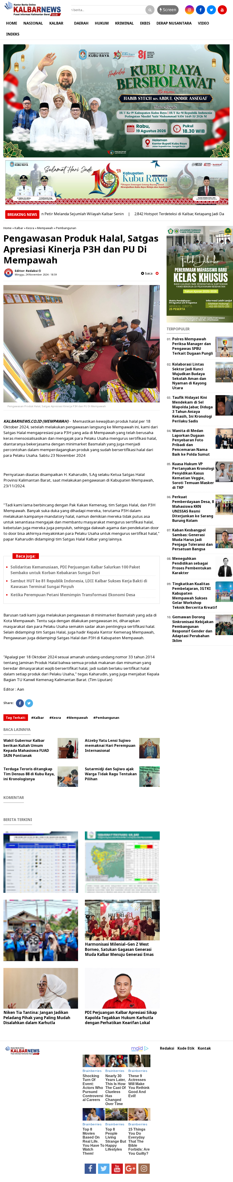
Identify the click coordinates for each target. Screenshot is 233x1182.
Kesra (30, 228)
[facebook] (200, 9)
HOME (11, 23)
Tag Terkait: (16, 717)
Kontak (204, 1048)
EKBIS (145, 23)
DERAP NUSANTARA (174, 23)
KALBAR (56, 23)
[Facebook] (20, 703)
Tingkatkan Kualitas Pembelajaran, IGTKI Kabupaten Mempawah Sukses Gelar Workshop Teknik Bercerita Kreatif (194, 595)
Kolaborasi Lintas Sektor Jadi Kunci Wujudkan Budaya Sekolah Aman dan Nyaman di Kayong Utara (189, 376)
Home (7, 228)
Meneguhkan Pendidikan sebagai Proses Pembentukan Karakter (191, 565)
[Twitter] (29, 703)
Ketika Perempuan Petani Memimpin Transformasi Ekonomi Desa (72, 594)
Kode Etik (186, 1048)
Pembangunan (66, 228)
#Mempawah (77, 717)
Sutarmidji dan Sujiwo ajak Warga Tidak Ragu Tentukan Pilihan (111, 773)
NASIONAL (33, 23)
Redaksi (167, 1048)
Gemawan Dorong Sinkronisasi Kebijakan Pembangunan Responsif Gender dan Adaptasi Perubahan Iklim (192, 628)
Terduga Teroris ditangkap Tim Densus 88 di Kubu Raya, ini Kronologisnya (29, 773)
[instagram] (189, 9)
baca (148, 273)
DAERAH (81, 23)
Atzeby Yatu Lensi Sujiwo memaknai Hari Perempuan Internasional (110, 745)
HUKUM (102, 23)
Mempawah (45, 228)
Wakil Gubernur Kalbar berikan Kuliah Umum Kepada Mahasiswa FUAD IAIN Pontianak (26, 748)
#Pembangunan (106, 717)
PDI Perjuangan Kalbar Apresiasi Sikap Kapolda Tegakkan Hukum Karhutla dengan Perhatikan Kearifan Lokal (121, 1017)
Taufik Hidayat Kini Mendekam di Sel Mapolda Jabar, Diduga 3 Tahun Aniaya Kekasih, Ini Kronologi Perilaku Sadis (192, 409)
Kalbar (19, 228)
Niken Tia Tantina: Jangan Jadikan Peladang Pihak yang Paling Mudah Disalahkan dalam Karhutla (36, 1017)
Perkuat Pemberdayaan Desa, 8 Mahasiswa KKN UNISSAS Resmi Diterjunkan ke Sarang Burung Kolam (193, 508)
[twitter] (211, 9)
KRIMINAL (124, 23)
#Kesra (55, 717)
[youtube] (222, 9)
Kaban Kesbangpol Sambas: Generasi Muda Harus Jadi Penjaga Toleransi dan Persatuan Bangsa (192, 539)
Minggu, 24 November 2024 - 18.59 (36, 274)
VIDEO (203, 23)
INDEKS (12, 34)
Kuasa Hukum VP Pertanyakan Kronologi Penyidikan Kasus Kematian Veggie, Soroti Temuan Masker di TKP (193, 475)
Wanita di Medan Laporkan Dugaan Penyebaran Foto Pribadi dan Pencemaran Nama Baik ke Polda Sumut (191, 442)
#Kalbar (37, 717)
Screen (169, 9)
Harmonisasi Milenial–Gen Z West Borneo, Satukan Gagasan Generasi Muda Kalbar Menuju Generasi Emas (119, 949)
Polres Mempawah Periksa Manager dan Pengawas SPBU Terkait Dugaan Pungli (192, 346)
